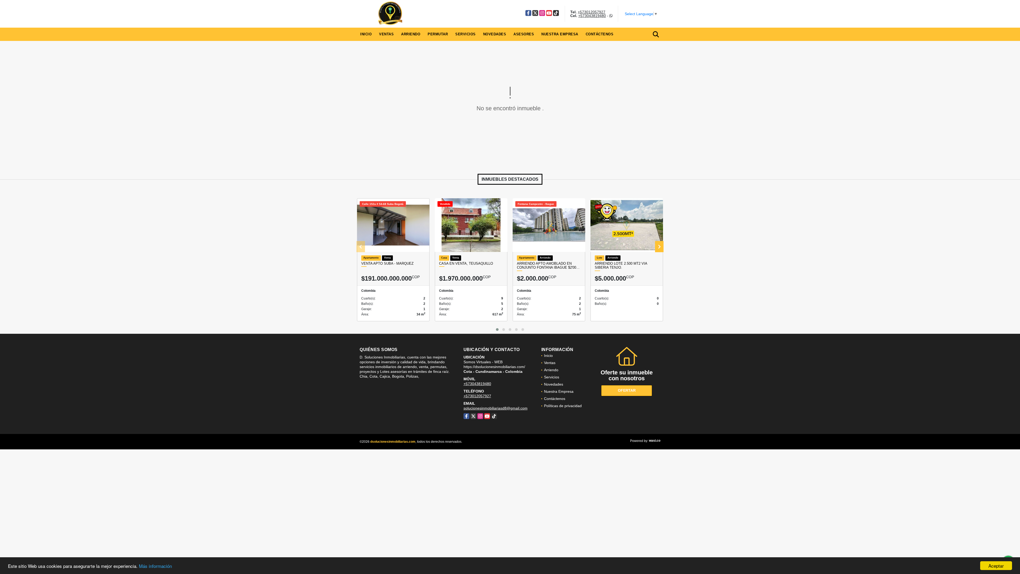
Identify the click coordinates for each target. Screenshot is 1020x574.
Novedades (494, 34)
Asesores (523, 34)
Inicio (366, 34)
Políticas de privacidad (563, 406)
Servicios (465, 34)
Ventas (386, 34)
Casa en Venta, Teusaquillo (466, 263)
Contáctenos (600, 34)
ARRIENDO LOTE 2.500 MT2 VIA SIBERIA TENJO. (621, 265)
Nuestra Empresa (559, 34)
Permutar (438, 34)
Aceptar (996, 565)
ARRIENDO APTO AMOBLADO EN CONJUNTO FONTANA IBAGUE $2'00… (548, 265)
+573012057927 (591, 12)
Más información (155, 566)
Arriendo (410, 34)
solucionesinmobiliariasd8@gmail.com (496, 408)
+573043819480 (592, 16)
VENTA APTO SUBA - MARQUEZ (387, 263)
